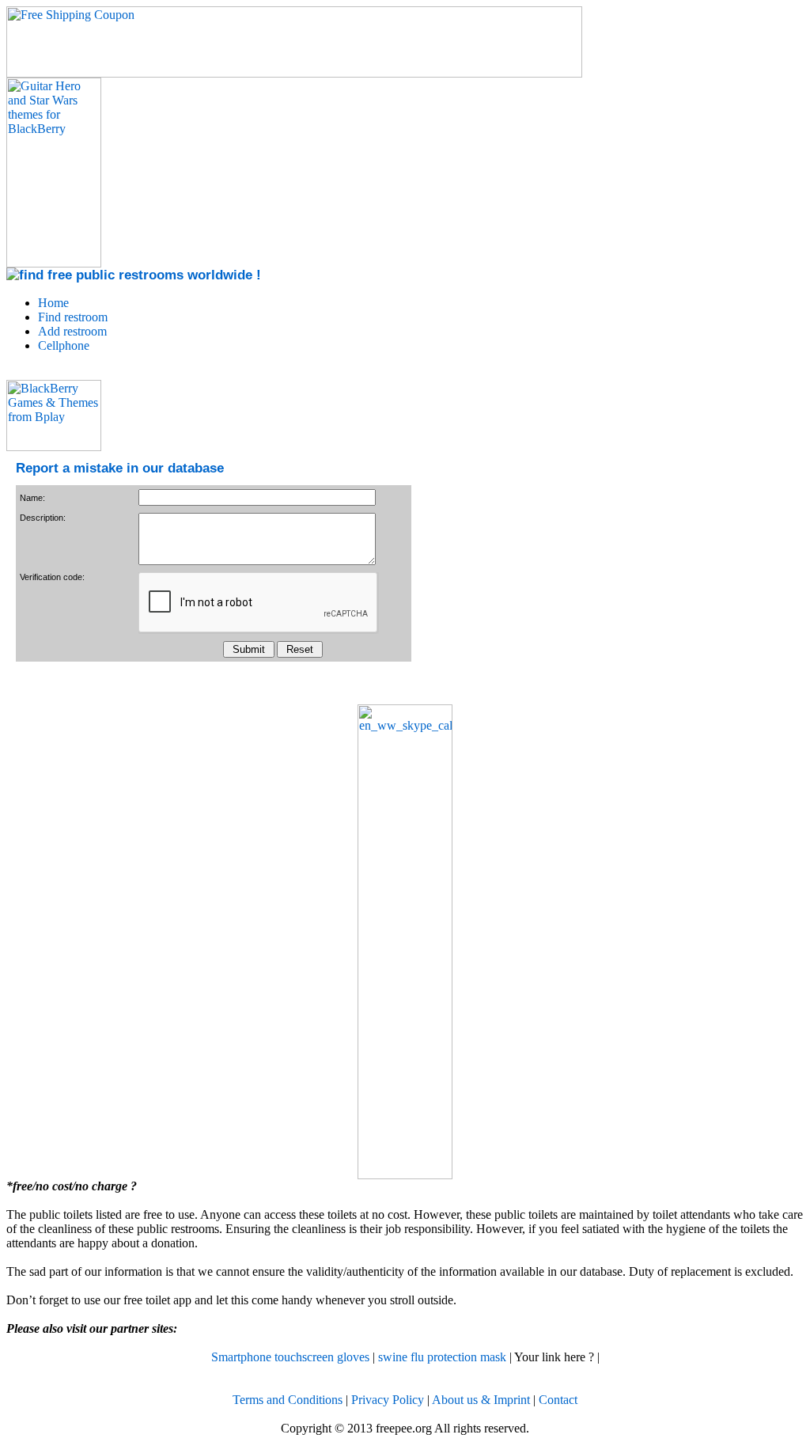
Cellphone (63, 345)
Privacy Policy (387, 1399)
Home (53, 302)
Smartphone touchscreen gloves (290, 1357)
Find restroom (73, 317)
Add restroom (72, 331)
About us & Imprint (481, 1399)
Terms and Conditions (288, 1399)
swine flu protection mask (442, 1357)
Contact (558, 1399)
